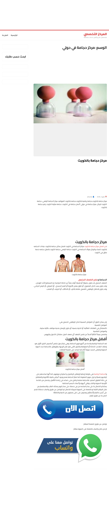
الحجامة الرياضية (100, 374)
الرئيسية (14, 35)
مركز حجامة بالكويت (92, 160)
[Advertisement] (54, 15)
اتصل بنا (5, 35)
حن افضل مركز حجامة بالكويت (95, 246)
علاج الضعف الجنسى (88, 280)
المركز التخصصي (95, 34)
